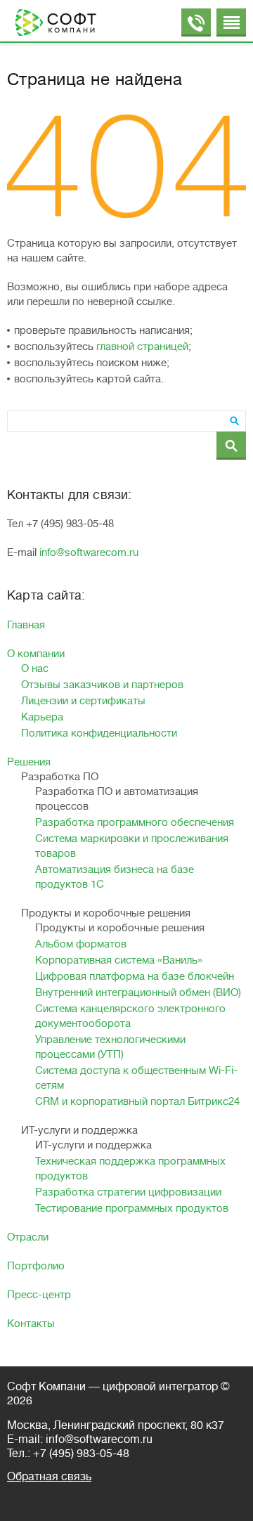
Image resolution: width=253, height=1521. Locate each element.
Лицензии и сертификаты (83, 701)
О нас (34, 669)
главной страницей (142, 347)
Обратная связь (49, 1476)
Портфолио (36, 1266)
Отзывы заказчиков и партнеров (102, 685)
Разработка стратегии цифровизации (128, 1192)
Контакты (31, 1324)
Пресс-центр (39, 1295)
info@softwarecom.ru (88, 553)
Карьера (42, 717)
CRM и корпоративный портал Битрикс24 (137, 1102)
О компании (36, 654)
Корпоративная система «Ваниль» (118, 960)
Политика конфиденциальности (99, 733)
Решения (29, 762)
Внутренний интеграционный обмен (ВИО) (138, 993)
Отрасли (27, 1237)
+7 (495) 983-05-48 (81, 1453)
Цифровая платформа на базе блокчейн (134, 977)
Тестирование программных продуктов (131, 1209)
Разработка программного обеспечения (134, 823)
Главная (26, 625)
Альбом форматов (80, 944)
